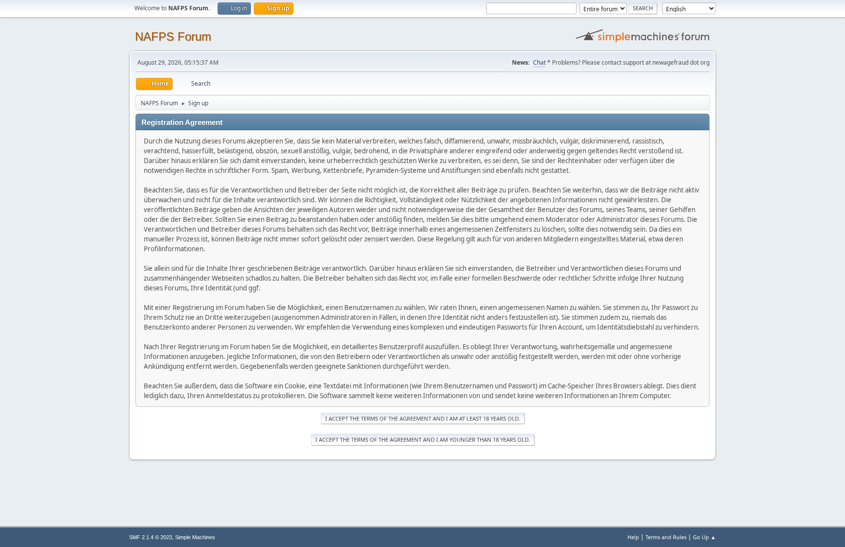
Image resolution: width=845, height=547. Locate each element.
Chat (539, 62)
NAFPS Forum (173, 36)
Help (633, 537)
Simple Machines (195, 537)
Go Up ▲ (704, 537)
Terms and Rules (666, 537)
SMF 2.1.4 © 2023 (150, 537)
